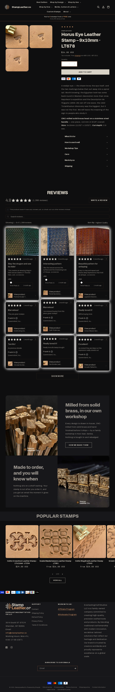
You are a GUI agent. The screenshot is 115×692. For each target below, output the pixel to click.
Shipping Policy (38, 613)
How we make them (78, 445)
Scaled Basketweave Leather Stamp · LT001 (56, 562)
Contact (35, 609)
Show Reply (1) (14, 285)
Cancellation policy (64, 689)
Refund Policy (37, 617)
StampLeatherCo (21, 687)
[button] (58, 2)
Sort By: (91, 223)
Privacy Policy (37, 621)
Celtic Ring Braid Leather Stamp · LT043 (89, 562)
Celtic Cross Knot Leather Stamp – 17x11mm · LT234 (22, 562)
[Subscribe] (75, 668)
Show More (20, 275)
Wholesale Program (67, 614)
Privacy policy (59, 687)
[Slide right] (62, 574)
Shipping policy (84, 687)
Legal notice (51, 689)
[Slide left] (52, 574)
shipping (77, 55)
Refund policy (47, 687)
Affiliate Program (66, 609)
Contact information (99, 687)
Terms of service (71, 687)
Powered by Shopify (33, 687)
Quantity (64, 59)
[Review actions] (35, 258)
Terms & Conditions (40, 625)
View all (57, 580)
